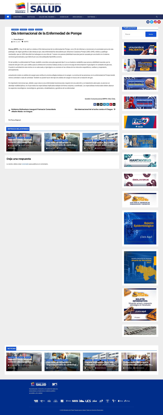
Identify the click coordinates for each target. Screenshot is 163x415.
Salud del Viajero (47, 17)
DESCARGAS (78, 17)
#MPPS (26, 41)
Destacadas (12, 137)
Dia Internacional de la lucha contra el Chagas (94, 109)
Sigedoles (64, 17)
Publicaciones (130, 28)
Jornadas (49, 140)
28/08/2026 (13, 365)
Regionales (39, 29)
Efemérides (15, 29)
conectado (25, 164)
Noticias (31, 17)
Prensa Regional (18, 39)
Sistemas (92, 17)
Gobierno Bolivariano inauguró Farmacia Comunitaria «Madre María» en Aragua (33, 110)
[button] (157, 17)
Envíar (151, 34)
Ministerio (18, 17)
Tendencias (111, 140)
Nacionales (23, 29)
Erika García (62, 148)
